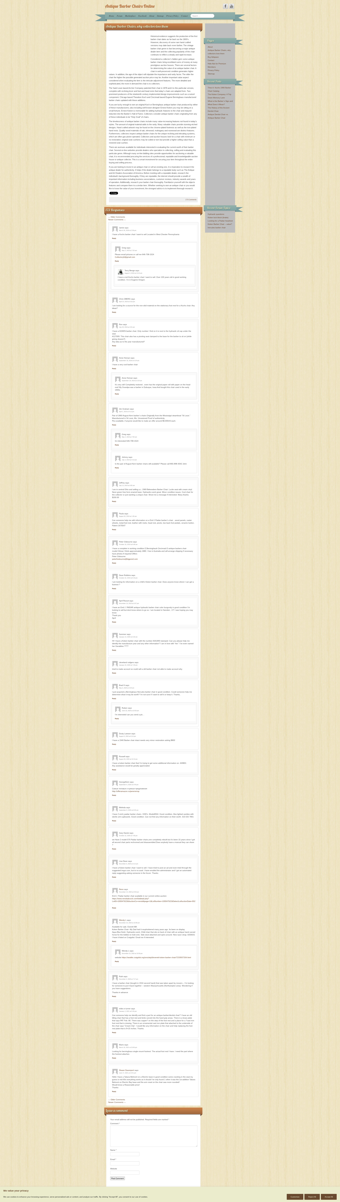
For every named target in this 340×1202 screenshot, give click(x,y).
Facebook (142, 15)
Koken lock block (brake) (218, 217)
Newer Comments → (117, 220)
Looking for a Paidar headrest (220, 221)
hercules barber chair (217, 228)
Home (111, 15)
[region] (170, 1194)
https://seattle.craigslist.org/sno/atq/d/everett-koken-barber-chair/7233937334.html (156, 957)
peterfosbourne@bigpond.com (125, 559)
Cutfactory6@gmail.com (125, 257)
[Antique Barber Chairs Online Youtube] (231, 6)
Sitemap (160, 15)
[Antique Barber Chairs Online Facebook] (225, 6)
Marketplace (130, 15)
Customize (295, 1197)
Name (113, 1150)
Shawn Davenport (126, 1070)
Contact (184, 15)
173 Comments (190, 200)
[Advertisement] (129, 53)
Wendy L (122, 920)
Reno (121, 889)
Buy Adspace (213, 57)
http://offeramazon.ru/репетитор (125, 791)
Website (113, 1169)
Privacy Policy (172, 15)
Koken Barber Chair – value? (220, 224)
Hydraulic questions (216, 214)
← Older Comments (116, 217)
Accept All (329, 1197)
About (151, 15)
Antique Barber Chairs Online (130, 6)
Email (113, 1159)
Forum (119, 15)
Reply (114, 238)
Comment (115, 1123)
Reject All (312, 1197)
